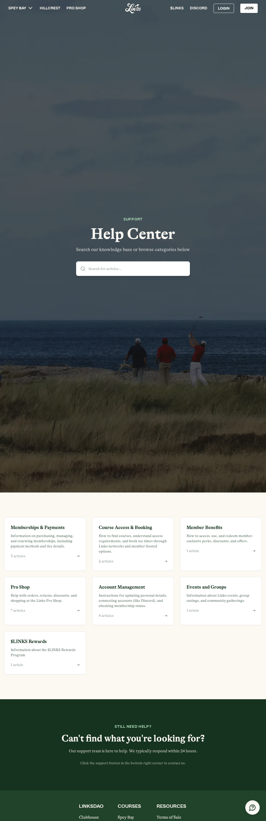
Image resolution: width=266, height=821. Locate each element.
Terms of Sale (169, 817)
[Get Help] (252, 807)
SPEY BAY (17, 8)
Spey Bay (126, 817)
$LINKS (177, 8)
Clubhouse (89, 817)
